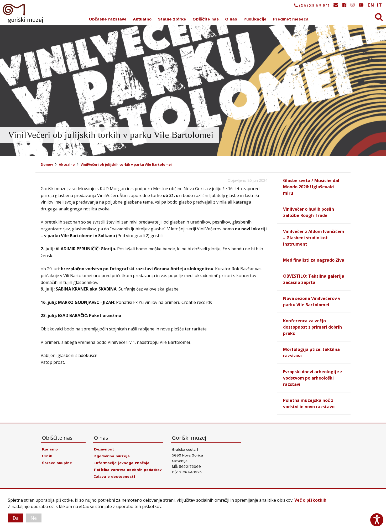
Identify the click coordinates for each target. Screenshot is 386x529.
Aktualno (142, 19)
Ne (33, 518)
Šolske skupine (57, 462)
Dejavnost (104, 449)
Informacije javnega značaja (121, 462)
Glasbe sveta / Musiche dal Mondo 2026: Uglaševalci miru (311, 187)
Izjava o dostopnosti (114, 476)
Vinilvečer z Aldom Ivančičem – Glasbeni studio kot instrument (313, 238)
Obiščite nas (205, 19)
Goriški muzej (23, 13)
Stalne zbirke (172, 19)
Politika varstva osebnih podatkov (128, 469)
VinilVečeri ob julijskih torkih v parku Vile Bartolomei (126, 164)
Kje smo (50, 449)
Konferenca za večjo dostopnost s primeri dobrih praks (312, 327)
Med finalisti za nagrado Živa (313, 260)
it (379, 5)
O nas (231, 19)
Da (16, 518)
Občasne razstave (108, 19)
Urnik (47, 456)
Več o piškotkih (310, 500)
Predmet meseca (291, 19)
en (371, 5)
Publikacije (255, 19)
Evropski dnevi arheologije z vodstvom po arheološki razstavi (312, 378)
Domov (47, 164)
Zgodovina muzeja (112, 456)
